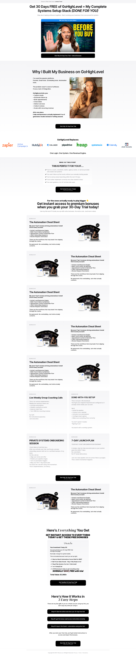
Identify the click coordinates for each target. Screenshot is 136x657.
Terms (80, 652)
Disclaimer (85, 652)
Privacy (75, 652)
